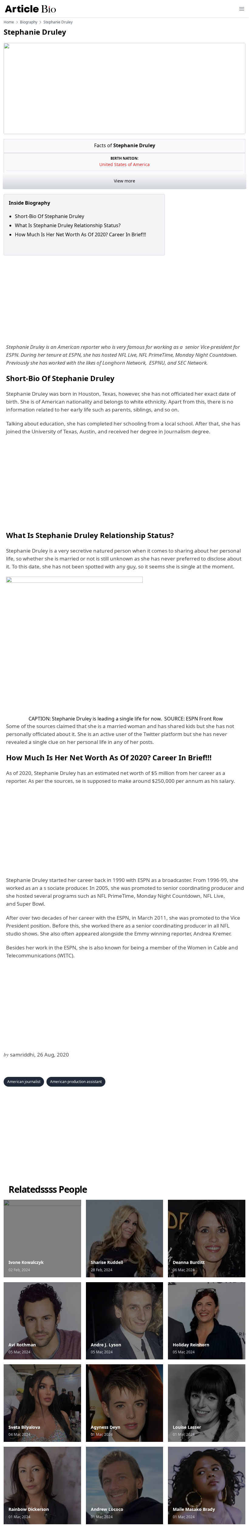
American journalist (23, 1081)
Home (9, 22)
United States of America (124, 164)
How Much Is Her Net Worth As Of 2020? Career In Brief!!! (81, 234)
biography (28, 22)
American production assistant (76, 1081)
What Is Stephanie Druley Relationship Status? (68, 225)
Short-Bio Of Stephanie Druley (49, 216)
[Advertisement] (124, 298)
